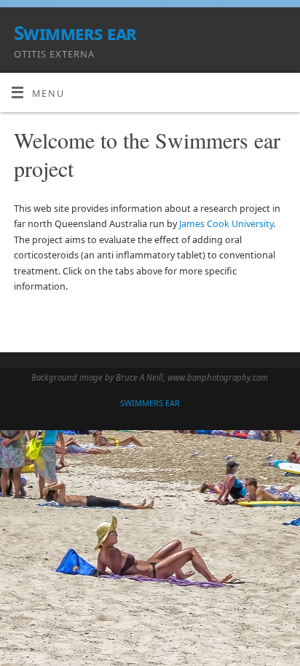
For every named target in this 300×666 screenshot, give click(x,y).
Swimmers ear (75, 33)
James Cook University (226, 224)
